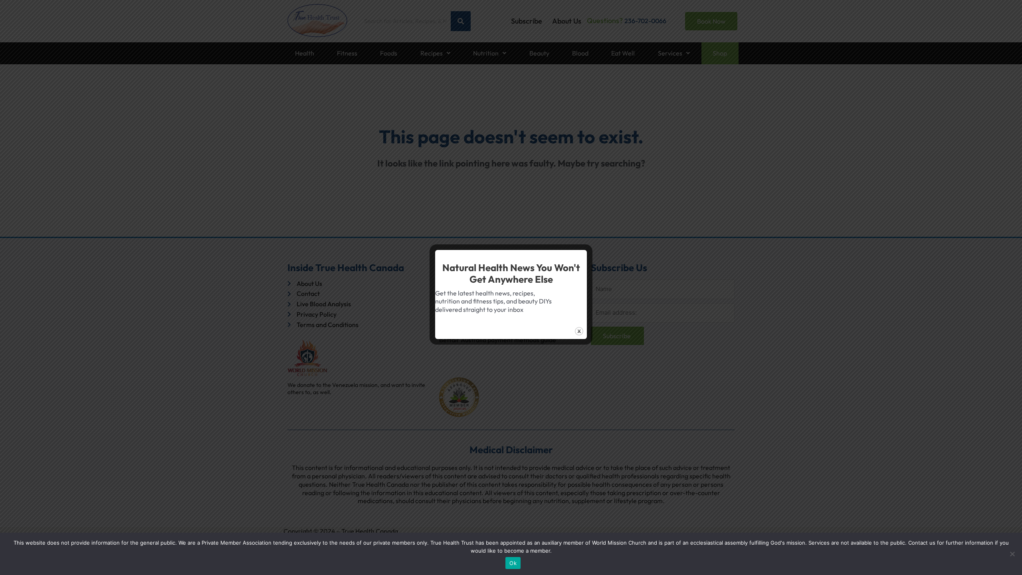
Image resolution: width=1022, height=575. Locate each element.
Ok (513, 563)
